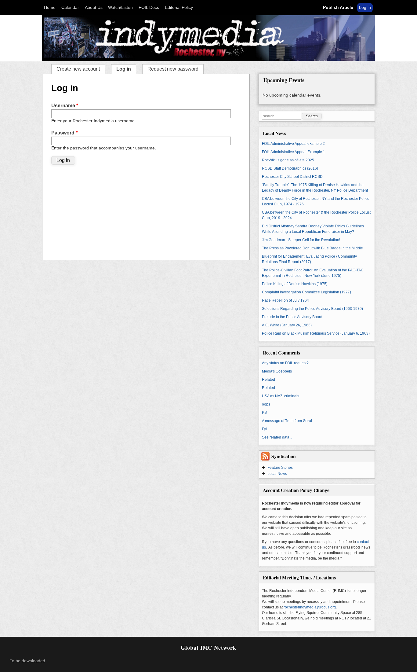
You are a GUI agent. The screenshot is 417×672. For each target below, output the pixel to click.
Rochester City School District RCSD (292, 176)
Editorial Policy (179, 7)
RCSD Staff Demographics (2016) (290, 168)
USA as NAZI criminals (280, 396)
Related (268, 379)
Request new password (172, 69)
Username (64, 105)
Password (64, 132)
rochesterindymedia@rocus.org (310, 607)
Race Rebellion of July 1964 (285, 300)
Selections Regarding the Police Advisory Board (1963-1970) (312, 309)
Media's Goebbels (277, 371)
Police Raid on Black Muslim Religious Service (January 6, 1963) (316, 333)
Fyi (264, 429)
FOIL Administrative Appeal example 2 (293, 143)
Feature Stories (280, 467)
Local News (277, 474)
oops (266, 404)
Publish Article (338, 7)
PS (264, 412)
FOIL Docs (149, 7)
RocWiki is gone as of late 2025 (288, 160)
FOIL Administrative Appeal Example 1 (293, 152)
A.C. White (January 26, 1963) (287, 325)
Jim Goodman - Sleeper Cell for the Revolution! (301, 240)
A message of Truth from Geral (287, 421)
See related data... (277, 437)
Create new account (78, 69)
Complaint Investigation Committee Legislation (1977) (306, 292)
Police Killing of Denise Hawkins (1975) (295, 284)
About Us (94, 7)
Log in (365, 7)
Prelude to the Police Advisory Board (292, 317)
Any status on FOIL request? (285, 363)
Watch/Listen (120, 7)
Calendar (70, 7)
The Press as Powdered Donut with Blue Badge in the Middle (312, 248)
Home (50, 7)
